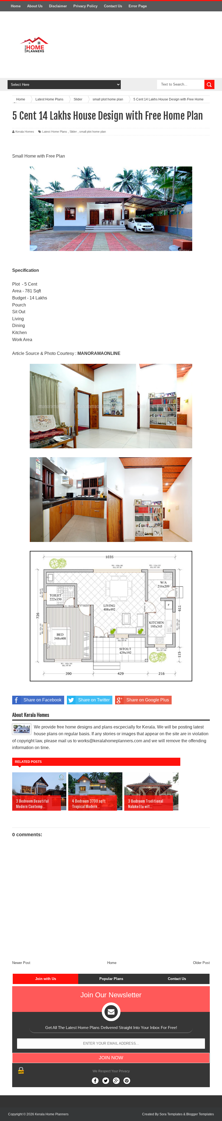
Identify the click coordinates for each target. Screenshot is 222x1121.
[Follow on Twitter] (106, 1080)
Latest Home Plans (54, 131)
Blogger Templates (200, 1114)
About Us (35, 6)
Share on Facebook (42, 700)
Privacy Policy (85, 6)
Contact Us (113, 6)
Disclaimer (58, 6)
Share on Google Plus (147, 700)
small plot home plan (92, 131)
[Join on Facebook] (95, 1080)
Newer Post (21, 963)
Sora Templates (170, 1114)
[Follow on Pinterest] (127, 1080)
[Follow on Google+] (116, 1080)
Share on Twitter (94, 700)
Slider (73, 131)
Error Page (138, 6)
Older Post (201, 963)
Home (16, 6)
